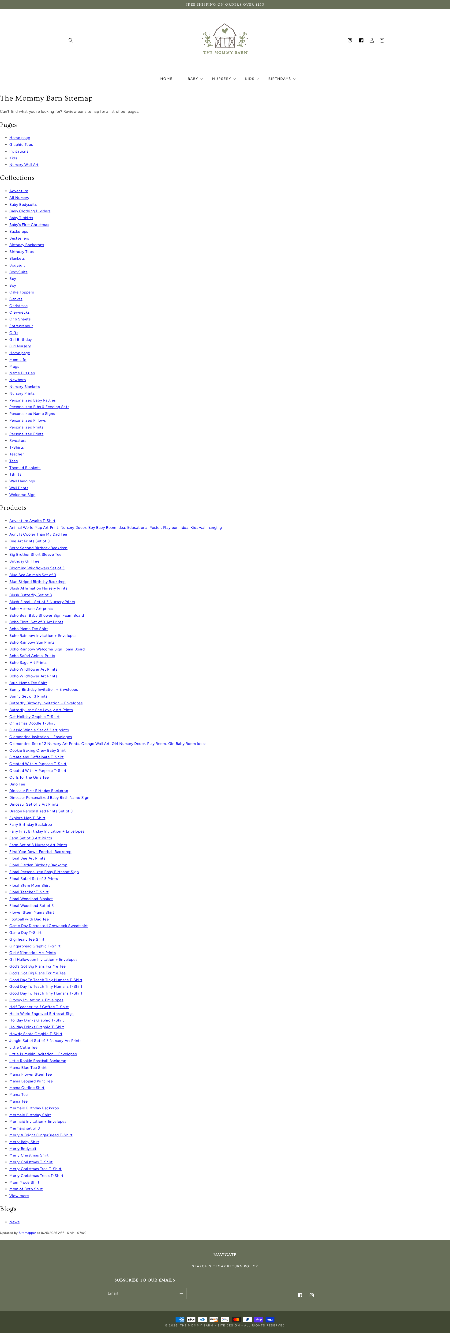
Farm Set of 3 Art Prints (30, 838)
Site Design (229, 1325)
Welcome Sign (22, 494)
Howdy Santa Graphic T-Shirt (35, 1034)
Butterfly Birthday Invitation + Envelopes (46, 703)
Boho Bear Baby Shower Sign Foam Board (46, 615)
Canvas (15, 299)
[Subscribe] (181, 1293)
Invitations (18, 151)
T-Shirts (16, 447)
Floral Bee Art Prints (27, 858)
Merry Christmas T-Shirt (31, 1162)
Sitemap (217, 1266)
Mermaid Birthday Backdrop (34, 1108)
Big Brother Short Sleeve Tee (35, 554)
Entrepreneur (21, 326)
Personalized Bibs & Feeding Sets (39, 407)
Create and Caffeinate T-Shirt (36, 757)
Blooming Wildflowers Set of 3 (36, 568)
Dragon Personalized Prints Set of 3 (41, 811)
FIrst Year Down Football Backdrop (40, 851)
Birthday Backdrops (26, 245)
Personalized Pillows (27, 420)
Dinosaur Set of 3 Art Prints (34, 804)
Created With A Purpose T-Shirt (38, 764)
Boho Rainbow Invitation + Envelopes (42, 635)
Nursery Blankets (24, 386)
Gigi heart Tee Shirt (27, 939)
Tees (13, 461)
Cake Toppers (21, 292)
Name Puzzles (22, 373)
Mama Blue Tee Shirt (28, 1067)
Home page (19, 137)
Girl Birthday (20, 339)
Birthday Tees (21, 251)
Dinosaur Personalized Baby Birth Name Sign (49, 797)
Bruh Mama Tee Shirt (28, 683)
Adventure (18, 191)
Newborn (17, 380)
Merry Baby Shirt (24, 1142)
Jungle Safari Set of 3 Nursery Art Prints (45, 1040)
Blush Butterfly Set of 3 (30, 595)
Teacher (16, 454)
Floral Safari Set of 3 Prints (33, 878)
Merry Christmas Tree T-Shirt (35, 1169)
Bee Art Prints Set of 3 (29, 541)
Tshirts (15, 474)
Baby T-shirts (21, 218)
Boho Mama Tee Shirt (28, 629)
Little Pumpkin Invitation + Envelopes (43, 1054)
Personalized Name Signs (32, 413)
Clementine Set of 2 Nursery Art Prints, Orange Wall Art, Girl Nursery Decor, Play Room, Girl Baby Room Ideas (107, 743)
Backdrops (18, 231)
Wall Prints (18, 488)
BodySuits (18, 272)
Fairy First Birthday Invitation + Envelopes (46, 831)
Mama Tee (18, 1094)
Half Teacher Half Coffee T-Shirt (39, 1007)
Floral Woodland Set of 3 (31, 905)
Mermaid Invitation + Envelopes (37, 1121)
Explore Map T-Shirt (27, 818)
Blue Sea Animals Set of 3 (32, 575)
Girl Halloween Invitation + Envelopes (43, 959)
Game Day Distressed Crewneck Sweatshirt (48, 926)
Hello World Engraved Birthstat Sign (41, 1013)
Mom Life (17, 359)
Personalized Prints (26, 427)
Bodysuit (17, 265)
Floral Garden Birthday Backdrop (38, 865)
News (14, 1222)
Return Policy (242, 1266)
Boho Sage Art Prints (28, 662)
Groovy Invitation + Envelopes (36, 1000)
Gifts (13, 332)
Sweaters (17, 440)
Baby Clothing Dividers (29, 211)
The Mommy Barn (196, 1325)
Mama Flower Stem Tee (30, 1074)
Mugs (14, 366)
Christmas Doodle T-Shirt (32, 723)
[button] (71, 40)
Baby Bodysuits (23, 204)
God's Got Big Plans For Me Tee (37, 966)
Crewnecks (19, 312)
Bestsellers (19, 238)
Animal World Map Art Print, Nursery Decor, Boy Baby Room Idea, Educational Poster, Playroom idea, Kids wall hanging (115, 527)
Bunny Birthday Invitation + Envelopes (43, 689)
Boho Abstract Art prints (31, 608)
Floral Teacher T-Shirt (29, 892)
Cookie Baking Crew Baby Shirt (37, 750)
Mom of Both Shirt (26, 1189)
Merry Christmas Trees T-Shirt (36, 1175)
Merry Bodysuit (22, 1148)
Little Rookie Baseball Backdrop (37, 1061)
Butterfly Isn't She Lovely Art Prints (41, 710)
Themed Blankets (25, 468)
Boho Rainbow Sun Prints (32, 642)
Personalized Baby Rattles (32, 400)
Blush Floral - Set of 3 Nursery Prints (42, 602)
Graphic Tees (21, 144)
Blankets (17, 258)
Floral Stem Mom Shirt (29, 885)
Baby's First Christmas (29, 224)
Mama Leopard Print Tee (31, 1081)
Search (200, 1266)
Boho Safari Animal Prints (32, 655)
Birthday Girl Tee (24, 561)
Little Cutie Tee (23, 1047)
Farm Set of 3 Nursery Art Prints (38, 845)
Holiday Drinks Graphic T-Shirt (36, 1020)
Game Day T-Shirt (25, 932)
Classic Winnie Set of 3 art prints (39, 730)
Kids (13, 158)
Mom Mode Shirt (24, 1182)
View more (19, 1196)
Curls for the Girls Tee (29, 777)
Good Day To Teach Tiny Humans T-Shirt (45, 980)
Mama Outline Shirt (27, 1087)
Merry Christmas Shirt (29, 1155)
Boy (12, 278)
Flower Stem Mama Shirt (31, 912)
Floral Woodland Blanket (31, 899)
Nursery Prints (21, 393)
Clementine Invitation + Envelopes (40, 737)
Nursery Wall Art (24, 164)
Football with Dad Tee (29, 919)
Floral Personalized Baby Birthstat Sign (44, 872)
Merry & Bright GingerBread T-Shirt (40, 1135)
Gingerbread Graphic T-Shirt (34, 946)
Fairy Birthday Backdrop (30, 824)
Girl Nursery (20, 346)
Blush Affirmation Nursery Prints (38, 588)
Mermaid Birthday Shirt (30, 1115)
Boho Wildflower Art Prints (33, 669)
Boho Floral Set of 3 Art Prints (36, 622)
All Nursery (19, 197)
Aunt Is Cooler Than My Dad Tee (38, 534)
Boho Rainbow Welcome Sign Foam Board (47, 649)
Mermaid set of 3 (24, 1128)
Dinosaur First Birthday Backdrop (38, 791)
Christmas (18, 306)
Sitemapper (27, 1233)
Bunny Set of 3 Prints (28, 696)
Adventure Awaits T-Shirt (32, 520)
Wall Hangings (22, 481)
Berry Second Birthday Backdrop (38, 548)
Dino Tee (17, 784)
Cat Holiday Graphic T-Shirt (34, 716)
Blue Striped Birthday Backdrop (37, 581)
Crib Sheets (20, 319)
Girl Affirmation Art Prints (32, 952)
